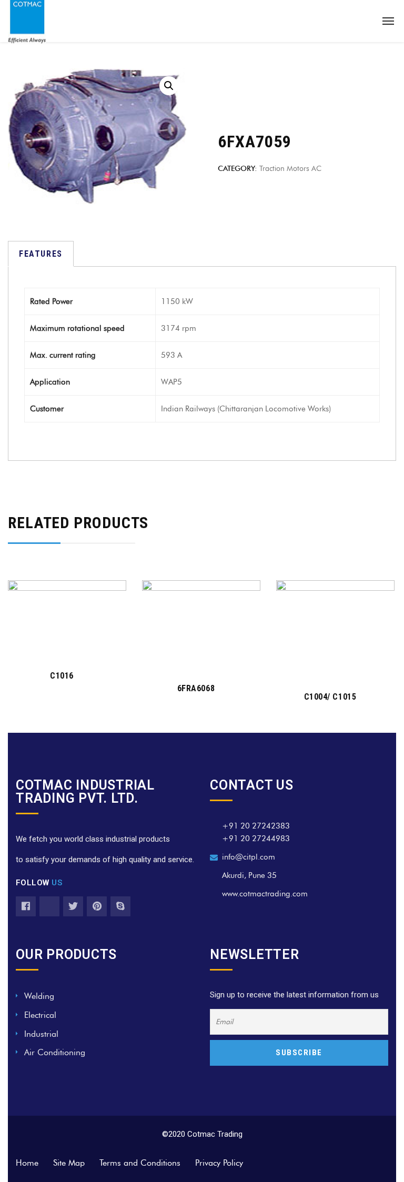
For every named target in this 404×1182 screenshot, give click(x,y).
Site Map (69, 1163)
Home (27, 1163)
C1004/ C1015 (330, 697)
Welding (39, 996)
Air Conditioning (54, 1052)
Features (41, 254)
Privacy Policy (219, 1163)
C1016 (62, 676)
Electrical (40, 1015)
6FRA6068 (196, 688)
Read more (61, 644)
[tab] (41, 254)
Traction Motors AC (290, 168)
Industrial (41, 1034)
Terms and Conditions (139, 1163)
